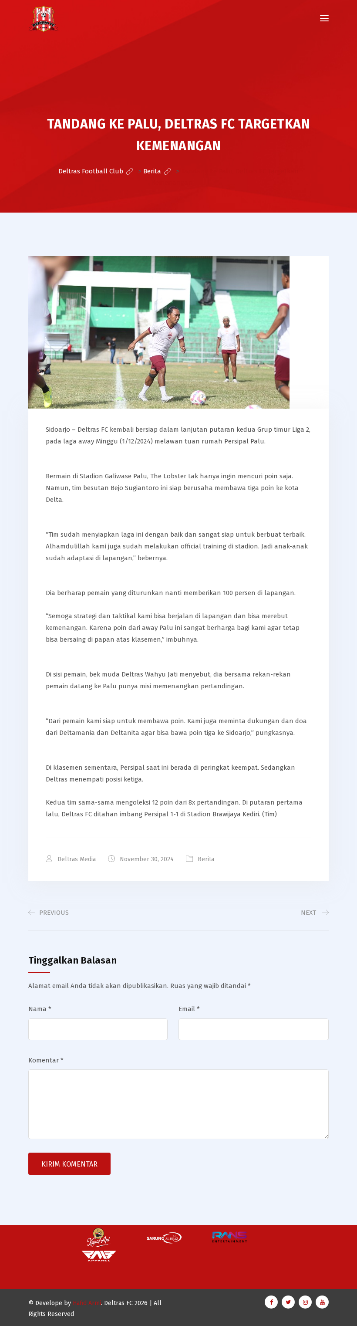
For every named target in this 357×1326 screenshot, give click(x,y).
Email (189, 1009)
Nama (39, 1009)
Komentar (46, 1060)
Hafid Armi (87, 1303)
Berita (206, 859)
